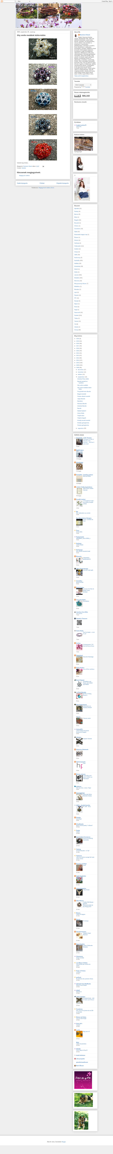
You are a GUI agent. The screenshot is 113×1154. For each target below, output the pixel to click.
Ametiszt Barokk (81, 406)
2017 (77, 346)
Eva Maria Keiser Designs (83, 518)
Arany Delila (80, 413)
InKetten (78, 737)
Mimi (77, 1042)
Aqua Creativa (80, 944)
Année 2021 (79, 532)
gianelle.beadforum (82, 1062)
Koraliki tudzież (80, 499)
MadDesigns (80, 450)
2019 (77, 341)
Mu (77, 511)
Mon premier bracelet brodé (83, 551)
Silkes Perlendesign (82, 568)
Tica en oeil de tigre (81, 1018)
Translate (87, 87)
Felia (84, 763)
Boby (75, 217)
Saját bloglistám (81, 876)
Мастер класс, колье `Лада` (83, 788)
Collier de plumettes (81, 1043)
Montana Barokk (82, 403)
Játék (75, 254)
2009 (77, 365)
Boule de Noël (79, 582)
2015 (77, 350)
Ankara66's (79, 729)
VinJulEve (79, 581)
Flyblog (78, 849)
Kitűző (76, 269)
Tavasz (76, 321)
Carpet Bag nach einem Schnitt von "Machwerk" (87, 777)
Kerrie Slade (79, 630)
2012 (77, 358)
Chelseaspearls (80, 762)
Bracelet (76, 223)
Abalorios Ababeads (82, 749)
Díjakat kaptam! (81, 410)
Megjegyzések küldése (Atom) (46, 187)
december (81, 369)
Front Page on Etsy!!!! (82, 1050)
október (80, 374)
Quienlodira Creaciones (83, 837)
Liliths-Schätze (80, 996)
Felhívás (76, 243)
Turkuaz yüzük (87, 718)
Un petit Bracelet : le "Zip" (83, 850)
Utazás (76, 327)
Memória (76, 280)
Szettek (76, 315)
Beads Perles (80, 587)
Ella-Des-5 (78, 991)
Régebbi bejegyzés (62, 183)
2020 (77, 338)
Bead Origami (80, 680)
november (81, 372)
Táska (76, 318)
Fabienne (79, 855)
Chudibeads (80, 824)
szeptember (81, 377)
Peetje (78, 830)
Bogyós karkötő (81, 394)
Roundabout (86, 601)
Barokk (79, 408)
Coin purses (79, 613)
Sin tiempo (85, 921)
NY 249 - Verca (87, 806)
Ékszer (76, 237)
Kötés (76, 272)
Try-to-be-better (81, 599)
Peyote (76, 295)
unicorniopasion (81, 888)
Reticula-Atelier (87, 476)
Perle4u (78, 817)
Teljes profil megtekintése (81, 76)
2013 (77, 355)
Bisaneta (78, 556)
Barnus (76, 214)
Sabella (78, 1048)
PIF (75, 298)
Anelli (84, 865)
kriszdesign (79, 462)
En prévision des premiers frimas (84, 978)
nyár (75, 292)
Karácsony (77, 257)
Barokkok (80, 401)
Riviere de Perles (81, 1017)
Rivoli (75, 306)
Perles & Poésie (81, 971)
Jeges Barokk (81, 398)
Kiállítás (76, 263)
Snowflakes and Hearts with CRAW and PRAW (88, 683)
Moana (78, 913)
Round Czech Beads (81, 985)
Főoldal (42, 183)
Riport (76, 304)
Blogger (64, 1141)
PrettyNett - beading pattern (84, 474)
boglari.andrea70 (81, 125)
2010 (77, 362)
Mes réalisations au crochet (83, 513)
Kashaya (78, 543)
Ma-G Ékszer (80, 1065)
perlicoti (78, 977)
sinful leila (78, 126)
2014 (77, 353)
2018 (77, 343)
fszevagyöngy (80, 793)
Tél (75, 324)
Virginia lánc (80, 415)
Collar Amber (86, 889)
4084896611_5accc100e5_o (83, 538)
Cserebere (77, 228)
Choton (76, 226)
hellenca (78, 786)
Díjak (75, 231)
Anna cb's (79, 1023)
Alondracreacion (81, 931)
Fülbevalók (77, 246)
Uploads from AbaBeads (83, 983)
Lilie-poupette (80, 1058)
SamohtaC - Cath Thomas (84, 438)
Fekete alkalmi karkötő (83, 396)
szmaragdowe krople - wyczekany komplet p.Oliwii (88, 502)
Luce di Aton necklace (88, 669)
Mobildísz (77, 286)
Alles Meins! (80, 900)
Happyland (79, 655)
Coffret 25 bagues (80, 914)
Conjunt (78, 1025)
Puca (77, 530)
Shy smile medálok (82, 385)
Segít (75, 309)
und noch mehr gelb (88, 570)
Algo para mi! (86, 1031)
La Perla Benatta (81, 692)
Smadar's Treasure (81, 618)
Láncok (76, 275)
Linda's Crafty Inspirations (84, 487)
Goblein (76, 249)
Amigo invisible (80, 957)
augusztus (81, 428)
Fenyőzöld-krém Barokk (84, 391)
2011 (77, 360)
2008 (77, 367)
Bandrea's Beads (30, 6)
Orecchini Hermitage (88, 656)
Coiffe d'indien (79, 545)
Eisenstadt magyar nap (80, 234)
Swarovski (77, 312)
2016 (77, 348)
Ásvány (76, 211)
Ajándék (76, 208)
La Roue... (78, 972)
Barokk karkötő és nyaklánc (82, 382)
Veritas (78, 832)
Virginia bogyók (81, 418)
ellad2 (78, 990)
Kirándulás (77, 266)
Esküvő (76, 240)
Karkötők (76, 260)
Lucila (78, 1030)
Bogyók (76, 220)
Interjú (76, 252)
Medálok (24, 168)
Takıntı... (78, 717)
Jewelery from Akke (82, 612)
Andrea (78, 643)
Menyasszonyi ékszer (80, 283)
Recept (76, 301)
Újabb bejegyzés (22, 183)
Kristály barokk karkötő (83, 420)
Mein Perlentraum (81, 704)
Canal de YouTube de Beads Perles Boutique (88, 590)
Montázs (76, 289)
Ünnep (76, 330)
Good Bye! (79, 819)
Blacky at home (80, 774)
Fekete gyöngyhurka (83, 425)
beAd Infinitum (80, 1055)
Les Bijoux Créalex (81, 963)
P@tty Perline (80, 667)
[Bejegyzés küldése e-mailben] (43, 166)
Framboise (79, 1009)
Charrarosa (79, 956)
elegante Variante (87, 738)
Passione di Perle (81, 863)
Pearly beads (80, 537)
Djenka (78, 919)
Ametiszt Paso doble (83, 379)
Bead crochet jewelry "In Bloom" (84, 825)
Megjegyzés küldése (24, 175)
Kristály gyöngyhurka (83, 422)
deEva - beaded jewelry (83, 805)
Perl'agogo (79, 550)
